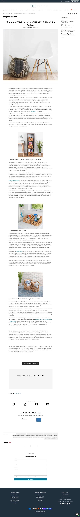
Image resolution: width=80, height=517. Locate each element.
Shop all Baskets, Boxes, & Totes (31, 363)
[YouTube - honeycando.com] (76, 13)
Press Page (40, 500)
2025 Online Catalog (40, 496)
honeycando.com (42, 511)
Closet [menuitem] (40, 10)
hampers (33, 111)
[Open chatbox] (77, 514)
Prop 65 (14, 499)
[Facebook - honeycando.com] (70, 13)
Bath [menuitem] (61, 10)
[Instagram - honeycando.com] (72, 13)
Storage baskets (36, 437)
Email (15, 462)
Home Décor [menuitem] (47, 10)
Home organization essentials (18, 435)
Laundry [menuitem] (34, 10)
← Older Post (27, 445)
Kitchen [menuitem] (55, 10)
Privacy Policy (40, 499)
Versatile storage (54, 437)
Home (4, 13)
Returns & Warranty (14, 496)
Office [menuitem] (66, 10)
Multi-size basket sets (14, 180)
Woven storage (55, 438)
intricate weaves (38, 319)
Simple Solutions (9, 13)
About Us (40, 494)
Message (16, 467)
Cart (75, 1)
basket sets (19, 251)
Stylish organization (45, 437)
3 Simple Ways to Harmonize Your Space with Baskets (30, 23)
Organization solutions (41, 435)
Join (39, 419)
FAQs (15, 503)
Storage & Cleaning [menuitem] (24, 10)
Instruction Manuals (14, 501)
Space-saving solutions (17, 437)
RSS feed (62, 36)
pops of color (13, 321)
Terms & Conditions (14, 497)
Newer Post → (34, 445)
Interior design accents (30, 435)
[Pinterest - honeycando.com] (74, 13)
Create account (67, 1)
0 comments (5, 434)
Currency (2, 1)
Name (15, 458)
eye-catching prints (47, 319)
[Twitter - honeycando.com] (68, 13)
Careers (39, 501)
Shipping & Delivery (14, 494)
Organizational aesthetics (52, 435)
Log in (62, 1)
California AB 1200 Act (14, 500)
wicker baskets (47, 438)
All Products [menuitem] (13, 10)
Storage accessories (28, 437)
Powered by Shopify (40, 512)
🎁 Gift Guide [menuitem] (74, 10)
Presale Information (40, 497)
